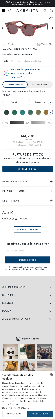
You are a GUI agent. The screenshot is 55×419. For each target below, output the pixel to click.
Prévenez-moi (28, 168)
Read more (14, 404)
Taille (5, 61)
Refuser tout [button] (14, 413)
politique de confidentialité (32, 269)
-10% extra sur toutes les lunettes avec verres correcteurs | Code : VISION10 (27, 3)
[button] (25, 408)
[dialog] (27, 395)
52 (19, 61)
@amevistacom (30, 338)
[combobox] (51, 374)
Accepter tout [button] (40, 413)
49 (12, 61)
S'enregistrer (27, 259)
